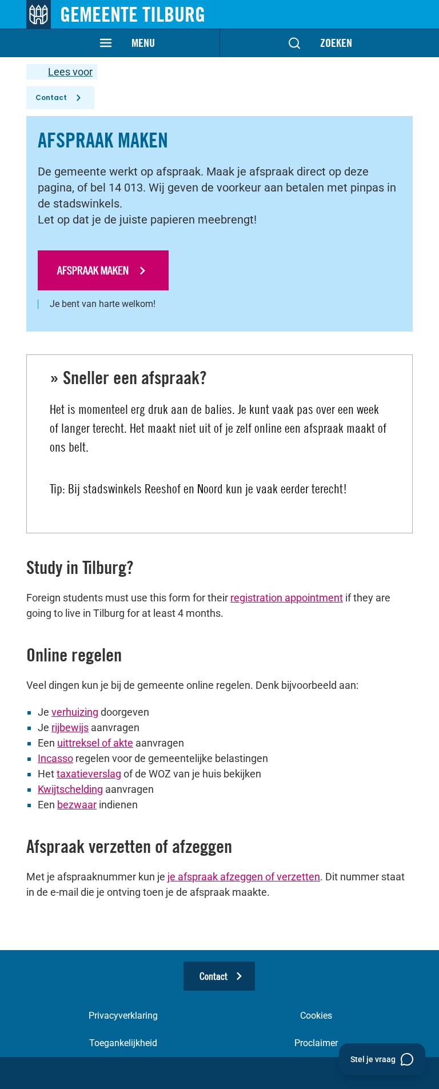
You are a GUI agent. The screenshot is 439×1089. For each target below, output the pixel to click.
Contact (51, 97)
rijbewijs (70, 727)
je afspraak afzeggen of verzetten (243, 877)
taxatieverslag (89, 774)
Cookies (316, 1015)
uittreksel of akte (95, 743)
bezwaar (77, 805)
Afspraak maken (94, 270)
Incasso (55, 758)
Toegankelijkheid (123, 1043)
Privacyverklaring (123, 1015)
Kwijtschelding (70, 789)
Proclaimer (316, 1043)
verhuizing (74, 712)
